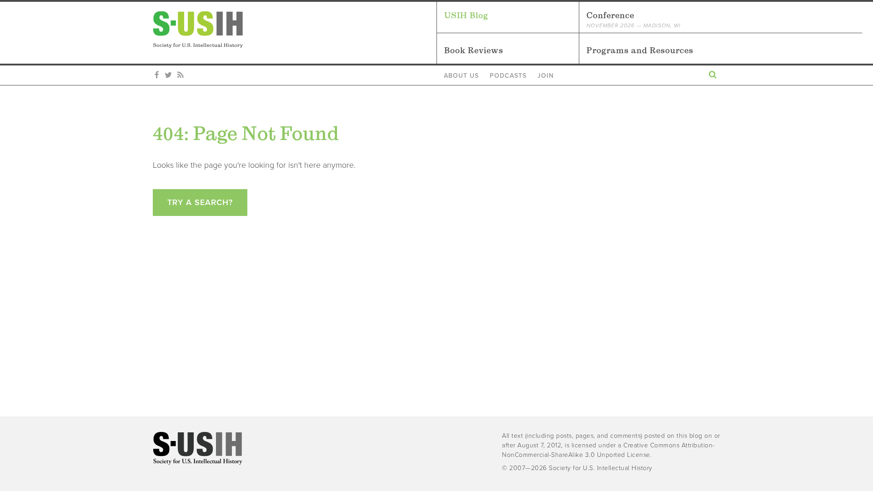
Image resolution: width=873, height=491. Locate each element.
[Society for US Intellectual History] (294, 29)
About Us (461, 76)
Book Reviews (473, 50)
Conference (634, 19)
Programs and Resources (640, 50)
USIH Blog (466, 15)
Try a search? (200, 202)
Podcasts (508, 76)
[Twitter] (168, 75)
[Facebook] (157, 75)
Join (545, 76)
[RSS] (180, 75)
